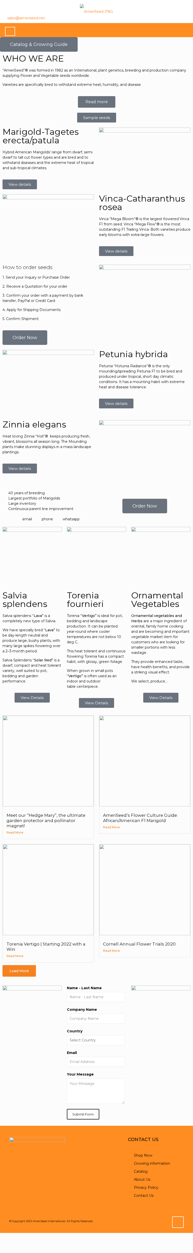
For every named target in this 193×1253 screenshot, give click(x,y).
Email (72, 1052)
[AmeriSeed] (96, 11)
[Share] (31, 1236)
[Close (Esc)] (43, 1236)
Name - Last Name (84, 988)
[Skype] (143, 18)
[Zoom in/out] (5, 1236)
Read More (15, 832)
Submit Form (83, 1114)
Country (74, 1031)
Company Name (82, 1009)
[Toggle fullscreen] (18, 1236)
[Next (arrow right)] (18, 1247)
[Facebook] (160, 18)
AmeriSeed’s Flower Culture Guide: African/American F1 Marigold (140, 818)
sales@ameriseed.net (26, 18)
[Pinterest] (178, 18)
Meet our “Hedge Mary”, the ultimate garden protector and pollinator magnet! (46, 820)
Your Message (80, 1074)
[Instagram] (187, 18)
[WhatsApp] (151, 18)
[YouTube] (169, 18)
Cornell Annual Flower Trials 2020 (139, 944)
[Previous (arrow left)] (5, 1247)
